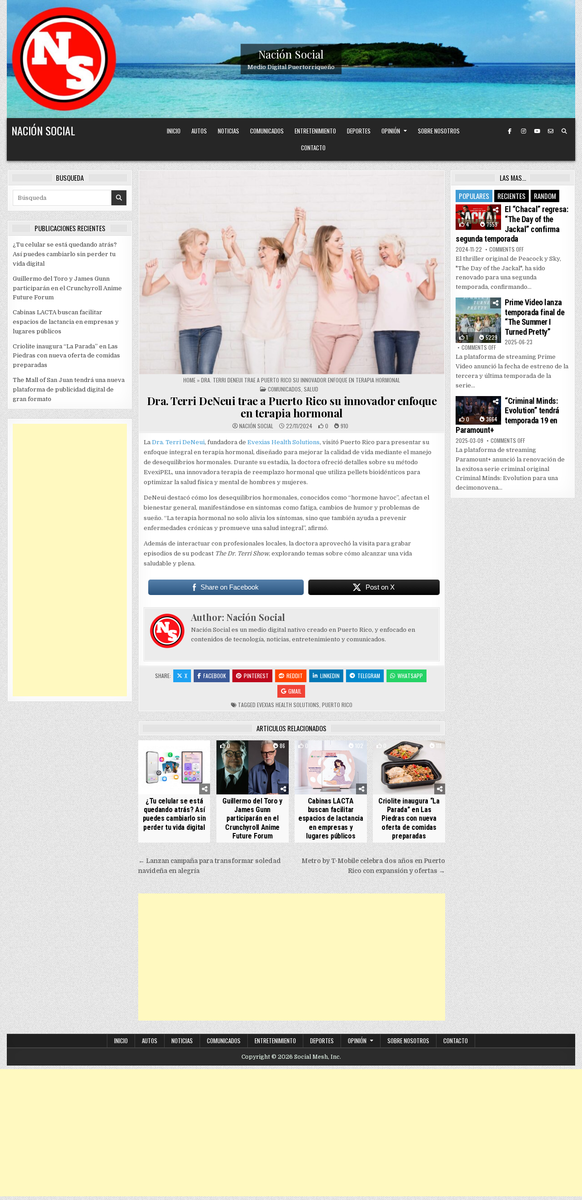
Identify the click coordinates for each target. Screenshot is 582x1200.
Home (189, 380)
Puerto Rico (337, 705)
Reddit (294, 675)
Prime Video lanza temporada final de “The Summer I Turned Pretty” (534, 317)
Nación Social (291, 54)
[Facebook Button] (510, 131)
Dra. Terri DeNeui (178, 442)
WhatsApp (410, 675)
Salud (311, 389)
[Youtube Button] (537, 131)
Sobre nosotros (439, 130)
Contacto (313, 147)
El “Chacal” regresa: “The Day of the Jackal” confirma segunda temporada (512, 223)
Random (545, 196)
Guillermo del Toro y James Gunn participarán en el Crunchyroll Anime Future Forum (252, 818)
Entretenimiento (315, 130)
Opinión (390, 130)
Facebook (214, 675)
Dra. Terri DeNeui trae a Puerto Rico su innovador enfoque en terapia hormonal (292, 406)
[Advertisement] (291, 957)
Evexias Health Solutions (283, 442)
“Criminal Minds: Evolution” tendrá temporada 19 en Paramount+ (507, 415)
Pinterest (256, 675)
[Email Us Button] (551, 131)
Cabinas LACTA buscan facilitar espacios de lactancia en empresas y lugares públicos (330, 818)
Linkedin (330, 675)
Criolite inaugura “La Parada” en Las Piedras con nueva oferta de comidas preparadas (409, 818)
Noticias (228, 130)
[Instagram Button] (523, 131)
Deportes (359, 130)
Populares (474, 196)
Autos (199, 130)
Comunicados (267, 130)
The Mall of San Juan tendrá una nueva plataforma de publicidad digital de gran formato (69, 389)
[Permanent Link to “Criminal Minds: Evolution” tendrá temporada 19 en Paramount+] (478, 410)
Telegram (368, 675)
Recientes (511, 196)
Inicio (174, 130)
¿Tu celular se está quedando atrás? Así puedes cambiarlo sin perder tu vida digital (174, 814)
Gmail (294, 691)
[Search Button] (564, 131)
